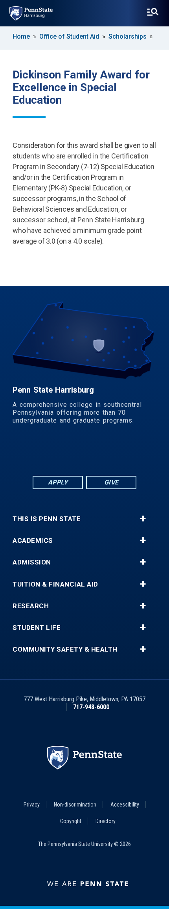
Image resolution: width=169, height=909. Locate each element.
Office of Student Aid (69, 36)
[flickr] (84, 452)
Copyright (70, 821)
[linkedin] (64, 452)
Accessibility (124, 804)
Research (31, 606)
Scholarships (127, 36)
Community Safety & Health (65, 649)
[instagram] (125, 452)
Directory (106, 821)
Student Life (37, 627)
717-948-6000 (91, 707)
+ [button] (143, 518)
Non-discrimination (75, 804)
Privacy (32, 804)
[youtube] (104, 452)
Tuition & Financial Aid (55, 584)
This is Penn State (47, 519)
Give (111, 482)
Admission (32, 562)
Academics (33, 540)
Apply (58, 482)
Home (21, 36)
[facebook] (43, 452)
